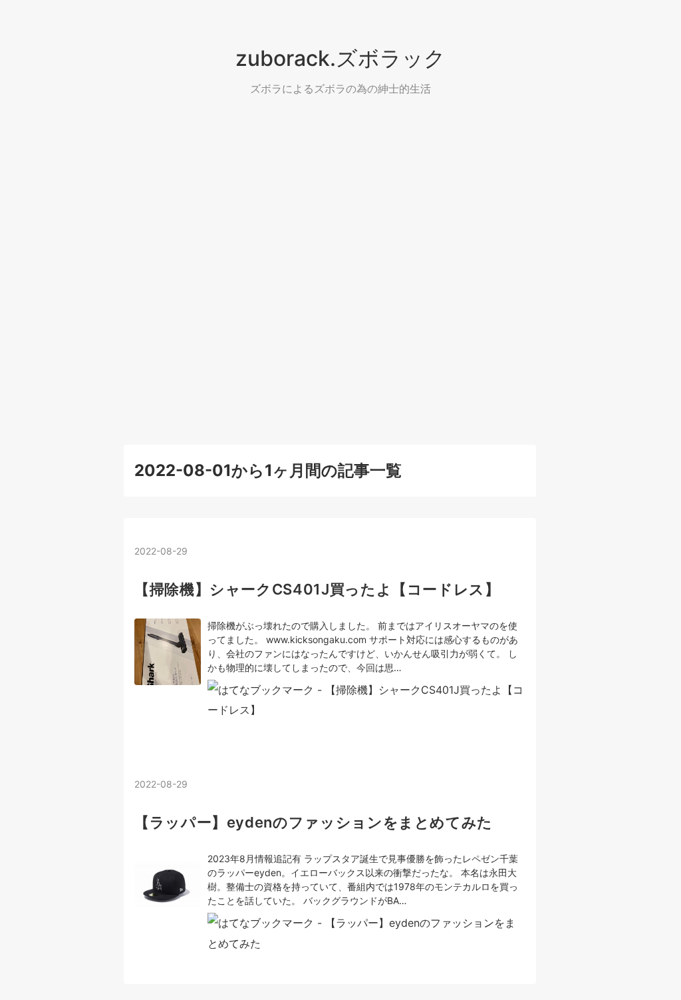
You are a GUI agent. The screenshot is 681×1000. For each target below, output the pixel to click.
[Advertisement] (340, 271)
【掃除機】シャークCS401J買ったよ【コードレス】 (317, 589)
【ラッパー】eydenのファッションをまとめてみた (313, 822)
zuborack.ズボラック (340, 58)
